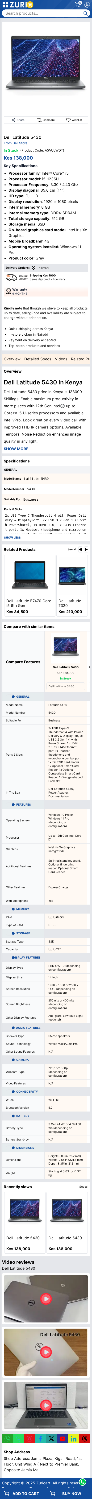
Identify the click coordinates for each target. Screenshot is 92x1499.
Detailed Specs (37, 359)
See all (71, 549)
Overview (12, 359)
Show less (12, 537)
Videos (61, 359)
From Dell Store (15, 143)
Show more (16, 448)
